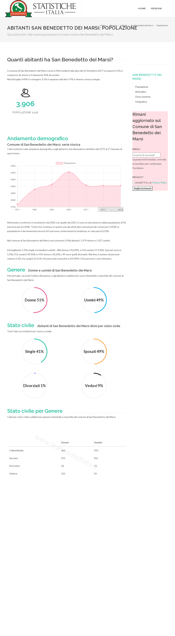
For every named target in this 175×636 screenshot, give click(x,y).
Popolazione (162, 25)
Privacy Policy (159, 182)
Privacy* (138, 177)
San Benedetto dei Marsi (142, 25)
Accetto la (143, 182)
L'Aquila (123, 25)
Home (103, 25)
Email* (136, 149)
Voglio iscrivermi (142, 188)
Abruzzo (113, 25)
